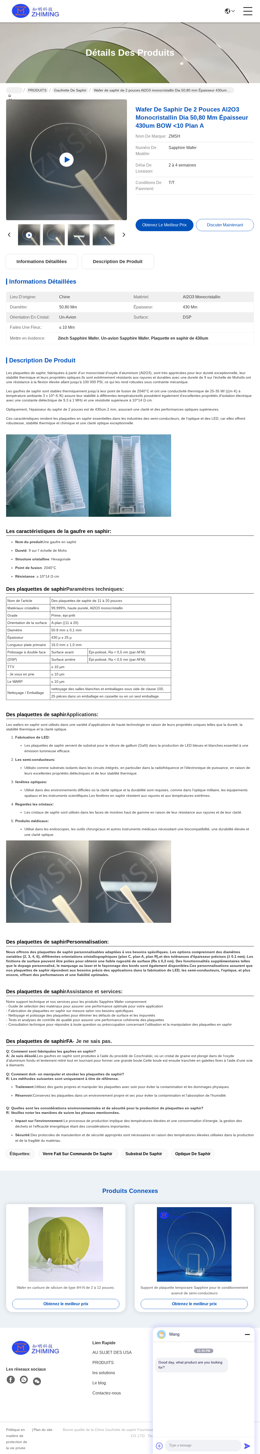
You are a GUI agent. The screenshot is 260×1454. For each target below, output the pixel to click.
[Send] (247, 1445)
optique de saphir (192, 1154)
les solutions (103, 1373)
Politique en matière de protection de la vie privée (16, 1439)
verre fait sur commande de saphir (77, 1154)
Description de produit (117, 261)
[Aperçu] (34, 1348)
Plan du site (43, 1430)
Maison (14, 90)
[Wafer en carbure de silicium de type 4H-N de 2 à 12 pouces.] (65, 1244)
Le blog (99, 1383)
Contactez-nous (106, 1393)
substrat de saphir (143, 1154)
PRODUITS (37, 90)
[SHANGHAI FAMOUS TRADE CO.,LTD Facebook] (10, 1380)
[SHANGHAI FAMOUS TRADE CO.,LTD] (34, 11)
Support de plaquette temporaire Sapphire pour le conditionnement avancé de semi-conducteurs (194, 1290)
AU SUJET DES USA (112, 1352)
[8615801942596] (23, 1380)
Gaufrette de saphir (70, 90)
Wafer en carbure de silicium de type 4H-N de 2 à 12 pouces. (66, 1287)
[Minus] (247, 1334)
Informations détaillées (42, 261)
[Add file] (159, 1445)
